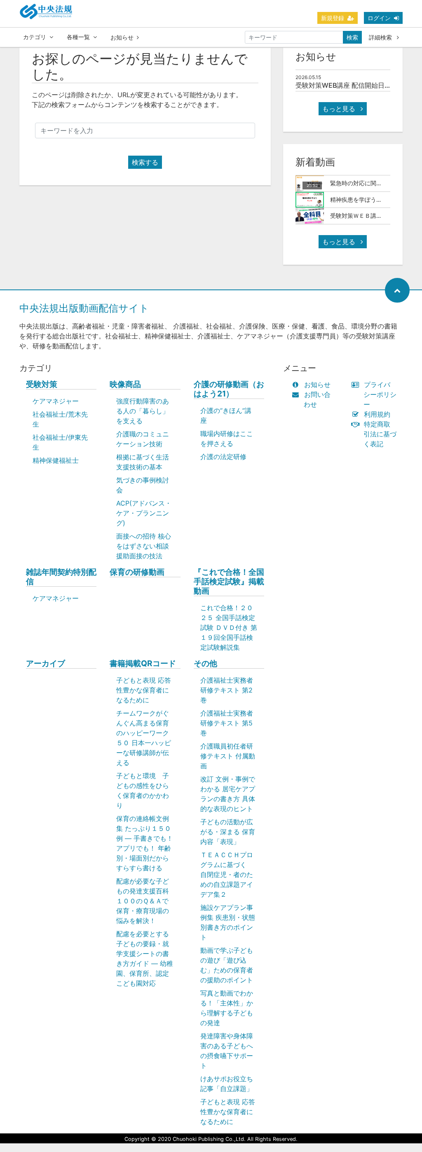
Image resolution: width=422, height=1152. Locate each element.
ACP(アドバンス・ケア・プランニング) (143, 513)
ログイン (379, 17)
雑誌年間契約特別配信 (61, 576)
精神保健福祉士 (56, 460)
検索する (145, 162)
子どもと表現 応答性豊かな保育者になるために (143, 690)
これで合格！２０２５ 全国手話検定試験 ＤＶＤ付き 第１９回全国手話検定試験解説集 (228, 627)
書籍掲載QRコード (143, 663)
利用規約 (377, 414)
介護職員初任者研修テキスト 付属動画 (227, 756)
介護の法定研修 (223, 456)
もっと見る (339, 109)
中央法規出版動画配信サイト (84, 308)
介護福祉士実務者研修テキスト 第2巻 (226, 690)
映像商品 (125, 384)
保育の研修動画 (137, 572)
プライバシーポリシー (379, 394)
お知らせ (122, 37)
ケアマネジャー (56, 401)
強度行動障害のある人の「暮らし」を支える (142, 411)
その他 (205, 663)
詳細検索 (381, 37)
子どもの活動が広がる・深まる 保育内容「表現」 (227, 832)
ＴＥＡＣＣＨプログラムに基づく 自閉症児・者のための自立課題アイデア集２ (226, 874)
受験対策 (41, 384)
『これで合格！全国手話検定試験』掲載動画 (229, 581)
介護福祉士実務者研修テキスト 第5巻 (226, 723)
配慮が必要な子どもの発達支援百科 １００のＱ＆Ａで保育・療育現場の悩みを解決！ (147, 901)
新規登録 (332, 17)
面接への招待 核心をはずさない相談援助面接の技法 (143, 546)
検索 (352, 37)
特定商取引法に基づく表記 (379, 434)
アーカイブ (45, 663)
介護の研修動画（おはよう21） (229, 389)
